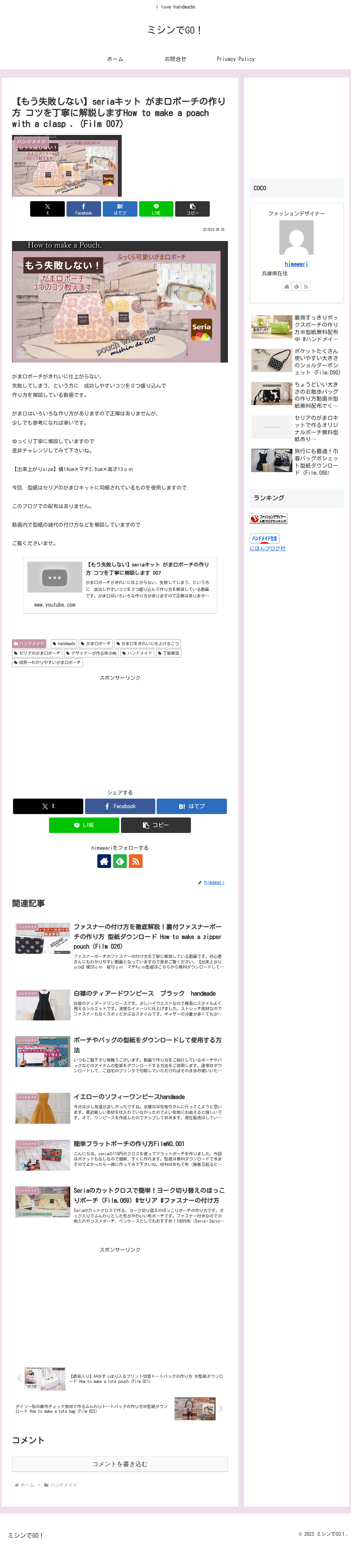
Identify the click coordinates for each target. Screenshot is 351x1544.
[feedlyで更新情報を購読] (120, 861)
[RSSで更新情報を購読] (136, 861)
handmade (66, 643)
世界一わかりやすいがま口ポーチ (50, 662)
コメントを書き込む (120, 1464)
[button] (192, 209)
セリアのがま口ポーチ (39, 653)
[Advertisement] (120, 731)
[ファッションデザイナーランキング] (268, 518)
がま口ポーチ (98, 643)
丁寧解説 (171, 653)
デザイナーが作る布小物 (94, 653)
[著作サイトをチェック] (104, 861)
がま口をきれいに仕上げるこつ (150, 643)
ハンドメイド (32, 643)
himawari (296, 264)
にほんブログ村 (268, 548)
